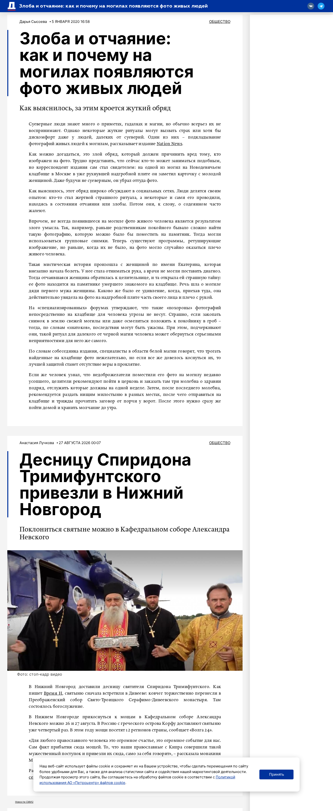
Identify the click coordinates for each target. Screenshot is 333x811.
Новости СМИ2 (24, 801)
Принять (276, 774)
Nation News (169, 144)
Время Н (53, 693)
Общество (219, 21)
